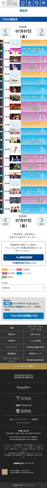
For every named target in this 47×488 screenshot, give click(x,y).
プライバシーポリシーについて (12, 360)
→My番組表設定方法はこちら (23, 263)
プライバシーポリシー (23, 423)
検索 (12, 328)
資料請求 (11, 341)
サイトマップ (12, 347)
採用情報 (35, 419)
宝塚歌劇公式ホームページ (22, 463)
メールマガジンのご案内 (23, 366)
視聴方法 (11, 334)
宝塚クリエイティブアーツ (18, 419)
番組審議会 (11, 354)
